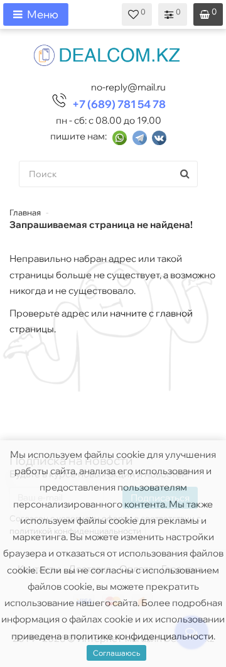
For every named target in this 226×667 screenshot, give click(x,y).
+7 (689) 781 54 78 (119, 104)
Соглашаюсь (116, 653)
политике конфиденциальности (141, 636)
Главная (25, 212)
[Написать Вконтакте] (159, 136)
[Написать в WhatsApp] (119, 136)
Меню (42, 14)
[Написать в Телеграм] (139, 136)
